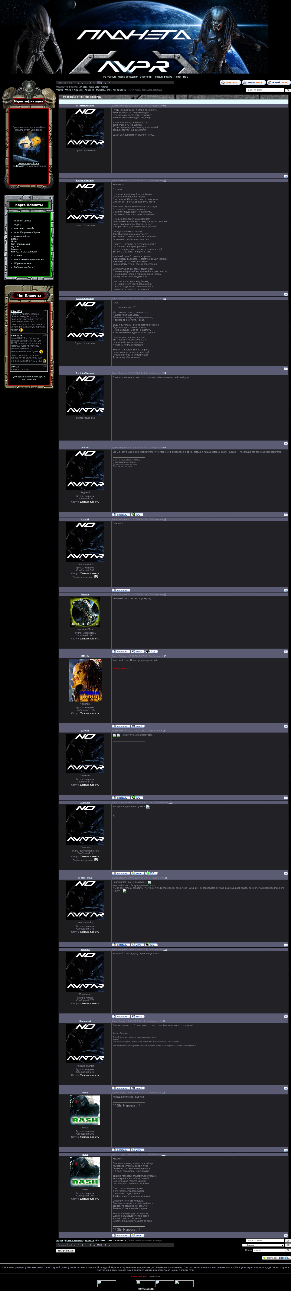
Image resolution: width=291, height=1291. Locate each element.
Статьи (18, 255)
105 (163, 1154)
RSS (185, 76)
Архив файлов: (22, 236)
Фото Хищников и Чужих (27, 232)
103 (163, 1021)
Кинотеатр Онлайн (24, 228)
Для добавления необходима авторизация (29, 377)
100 (170, 802)
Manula (85, 594)
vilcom (85, 447)
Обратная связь (23, 263)
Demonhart (85, 1021)
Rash (85, 1092)
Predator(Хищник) (85, 106)
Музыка (15, 246)
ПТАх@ (85, 656)
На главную (109, 76)
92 (164, 180)
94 (164, 373)
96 (164, 519)
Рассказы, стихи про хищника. (111, 90)
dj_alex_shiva (85, 878)
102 (165, 949)
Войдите (20, 166)
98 (165, 656)
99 (164, 731)
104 (163, 1092)
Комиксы (16, 249)
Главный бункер (22, 220)
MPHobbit (83, 87)
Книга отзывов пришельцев (29, 259)
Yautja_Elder (94, 87)
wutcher (104, 87)
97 (164, 594)
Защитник (85, 802)
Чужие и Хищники (74, 90)
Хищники (89, 90)
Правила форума (163, 76)
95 (164, 447)
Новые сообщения (128, 76)
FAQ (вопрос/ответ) (24, 267)
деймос (85, 731)
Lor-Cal (85, 519)
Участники (145, 76)
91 (164, 106)
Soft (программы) (20, 244)
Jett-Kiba (85, 949)
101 (165, 878)
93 (164, 298)
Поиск (177, 76)
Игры (14, 241)
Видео (14, 239)
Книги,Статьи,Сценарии (24, 251)
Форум (17, 224)
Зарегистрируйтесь (28, 163)
